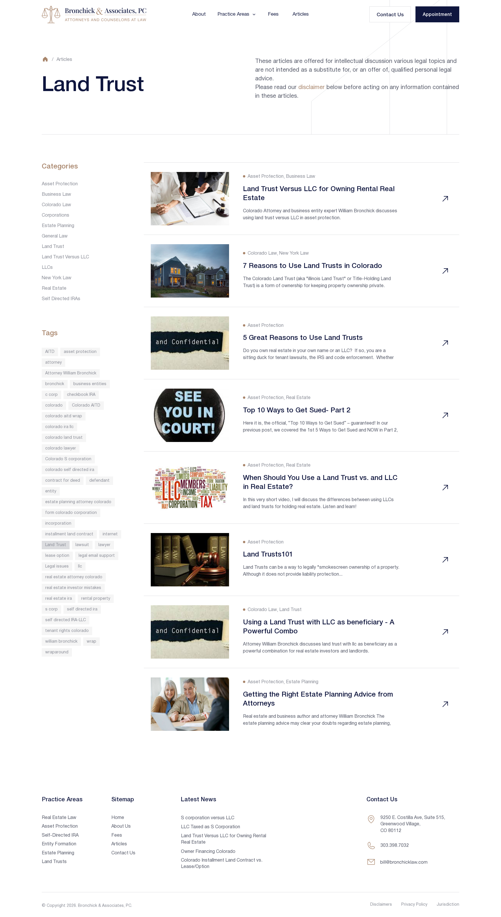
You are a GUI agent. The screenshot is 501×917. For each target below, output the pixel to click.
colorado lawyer (60, 448)
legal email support (97, 556)
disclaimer (311, 87)
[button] (237, 14)
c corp (51, 395)
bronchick (54, 384)
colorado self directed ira (69, 470)
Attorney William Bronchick (70, 373)
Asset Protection (60, 184)
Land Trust (53, 247)
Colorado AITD (86, 405)
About (199, 14)
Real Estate (54, 289)
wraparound (56, 652)
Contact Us (390, 15)
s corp (51, 609)
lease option (57, 556)
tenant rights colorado (67, 631)
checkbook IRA (81, 395)
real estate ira (58, 599)
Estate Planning (58, 226)
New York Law (56, 278)
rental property (95, 599)
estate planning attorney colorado (78, 502)
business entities (89, 384)
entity (50, 491)
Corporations (55, 215)
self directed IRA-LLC (65, 620)
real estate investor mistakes (73, 588)
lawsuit (82, 545)
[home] (94, 14)
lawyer (104, 545)
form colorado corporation (71, 513)
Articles (301, 14)
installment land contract (69, 534)
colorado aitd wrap (63, 416)
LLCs (47, 268)
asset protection (80, 352)
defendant (99, 481)
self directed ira (82, 609)
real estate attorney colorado (73, 577)
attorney (53, 363)
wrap (91, 642)
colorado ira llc (59, 427)
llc (80, 566)
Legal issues (57, 566)
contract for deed (62, 481)
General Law (55, 236)
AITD (50, 352)
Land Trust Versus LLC (65, 257)
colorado (54, 405)
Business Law (56, 195)
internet (110, 534)
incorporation (58, 523)
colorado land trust (64, 438)
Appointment (437, 15)
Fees (273, 14)
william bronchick (61, 642)
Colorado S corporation (68, 459)
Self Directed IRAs (61, 299)
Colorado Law (56, 205)
